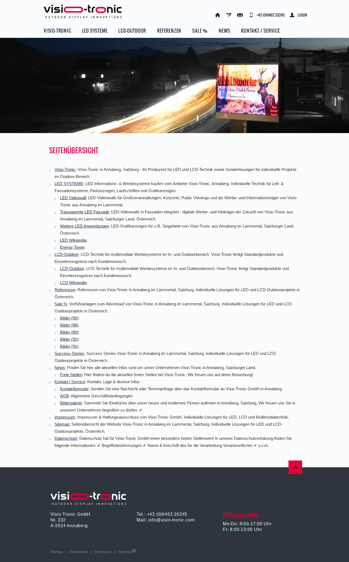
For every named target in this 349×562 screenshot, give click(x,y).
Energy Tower (72, 247)
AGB (64, 396)
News (60, 367)
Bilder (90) (69, 318)
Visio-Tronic (65, 169)
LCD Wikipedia (73, 282)
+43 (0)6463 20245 (167, 514)
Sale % (61, 304)
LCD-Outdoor (67, 254)
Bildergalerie (71, 403)
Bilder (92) (69, 339)
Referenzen (65, 289)
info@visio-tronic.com (171, 520)
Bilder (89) (69, 332)
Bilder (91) (69, 346)
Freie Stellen (71, 374)
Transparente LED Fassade (84, 212)
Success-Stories (69, 353)
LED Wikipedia (73, 240)
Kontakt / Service (70, 381)
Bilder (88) (69, 325)
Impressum (65, 417)
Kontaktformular (74, 388)
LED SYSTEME (69, 183)
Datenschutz (66, 438)
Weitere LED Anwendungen (84, 226)
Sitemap (62, 424)
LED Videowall (73, 197)
